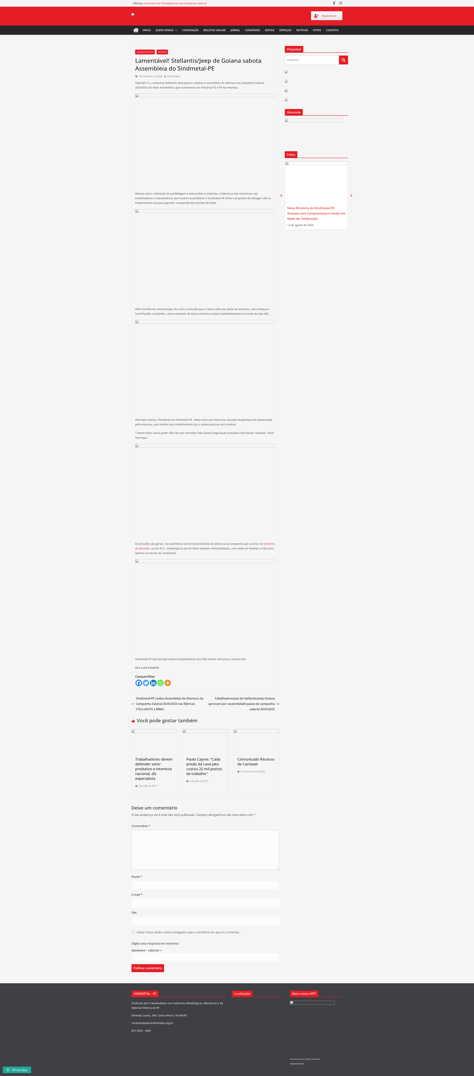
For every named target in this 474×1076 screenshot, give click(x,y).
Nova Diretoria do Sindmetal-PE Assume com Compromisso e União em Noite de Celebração (316, 213)
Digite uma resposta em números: (155, 943)
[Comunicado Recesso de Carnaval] (256, 732)
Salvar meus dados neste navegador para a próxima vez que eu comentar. (188, 932)
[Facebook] (139, 683)
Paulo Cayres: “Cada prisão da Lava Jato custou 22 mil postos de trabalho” (204, 766)
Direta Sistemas (313, 1059)
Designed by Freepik (297, 1063)
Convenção (190, 30)
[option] (316, 195)
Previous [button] (281, 195)
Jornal (235, 30)
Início (147, 30)
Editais (269, 30)
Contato (332, 30)
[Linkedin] (153, 683)
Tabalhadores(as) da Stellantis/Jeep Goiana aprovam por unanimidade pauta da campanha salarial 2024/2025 (241, 703)
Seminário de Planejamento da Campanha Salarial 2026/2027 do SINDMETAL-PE (175, 5)
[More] (167, 683)
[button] (175, 30)
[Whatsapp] (160, 683)
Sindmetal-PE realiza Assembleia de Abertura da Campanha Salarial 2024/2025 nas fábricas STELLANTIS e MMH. (169, 703)
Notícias (302, 30)
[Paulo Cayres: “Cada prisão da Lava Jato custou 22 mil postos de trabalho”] (205, 732)
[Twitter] (146, 683)
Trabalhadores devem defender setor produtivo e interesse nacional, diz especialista (154, 769)
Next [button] (351, 195)
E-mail (136, 895)
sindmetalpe (173, 76)
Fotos (317, 30)
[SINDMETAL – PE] (135, 30)
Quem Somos (164, 30)
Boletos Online (214, 30)
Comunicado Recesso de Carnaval (255, 762)
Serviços (285, 30)
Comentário (141, 826)
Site (134, 913)
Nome (137, 877)
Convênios (252, 30)
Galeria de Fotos (145, 52)
